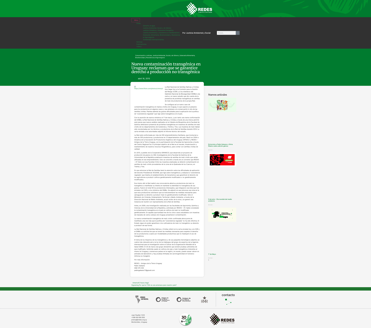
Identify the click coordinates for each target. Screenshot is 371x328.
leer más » (210, 150)
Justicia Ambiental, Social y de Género (166, 55)
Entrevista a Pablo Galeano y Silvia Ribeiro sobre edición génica (220, 145)
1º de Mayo (212, 254)
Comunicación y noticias (143, 55)
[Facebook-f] (224, 8)
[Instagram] (218, 8)
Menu (136, 20)
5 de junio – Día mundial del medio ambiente (220, 200)
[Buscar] (238, 33)
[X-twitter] (230, 8)
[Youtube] (237, 8)
